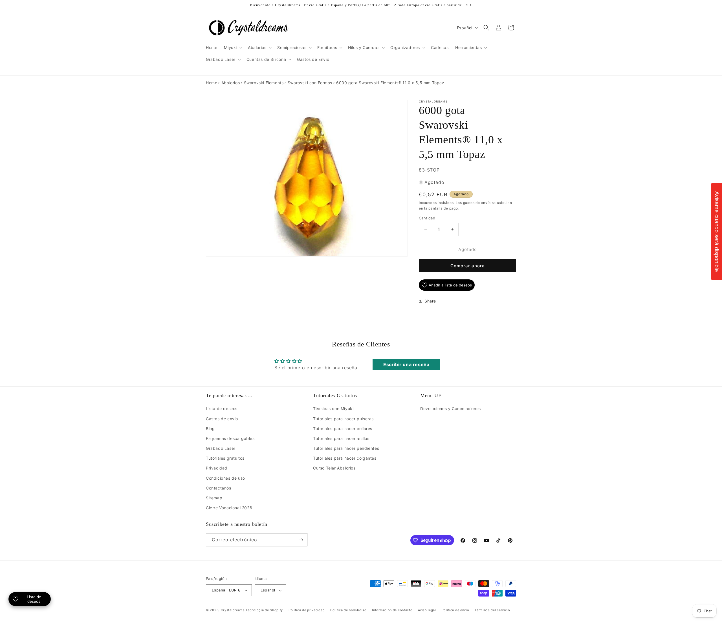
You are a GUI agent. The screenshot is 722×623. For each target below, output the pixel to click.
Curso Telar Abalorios (334, 468)
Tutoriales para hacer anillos (341, 438)
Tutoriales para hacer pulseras (343, 418)
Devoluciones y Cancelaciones (450, 408)
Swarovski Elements (264, 82)
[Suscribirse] (301, 539)
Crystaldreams (233, 610)
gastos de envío (477, 203)
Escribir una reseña (406, 364)
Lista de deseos (221, 408)
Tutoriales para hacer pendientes (346, 448)
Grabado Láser (220, 448)
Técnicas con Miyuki (333, 408)
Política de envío (455, 610)
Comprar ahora (467, 265)
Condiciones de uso (225, 477)
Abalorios (230, 82)
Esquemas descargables (230, 438)
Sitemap (214, 497)
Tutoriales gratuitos (225, 458)
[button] (233, 48)
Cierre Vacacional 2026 (229, 507)
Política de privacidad (307, 610)
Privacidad (216, 468)
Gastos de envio (222, 418)
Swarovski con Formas (310, 82)
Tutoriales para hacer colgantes (345, 458)
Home (211, 82)
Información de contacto (392, 610)
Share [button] (430, 301)
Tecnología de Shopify (264, 610)
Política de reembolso (348, 610)
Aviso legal (427, 610)
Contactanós (218, 487)
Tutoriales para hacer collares (342, 428)
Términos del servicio (492, 610)
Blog (210, 428)
